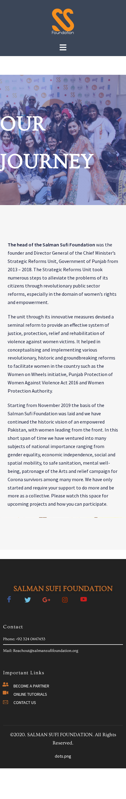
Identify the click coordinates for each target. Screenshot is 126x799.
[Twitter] (27, 597)
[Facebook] (9, 597)
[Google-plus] (46, 597)
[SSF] (63, 21)
